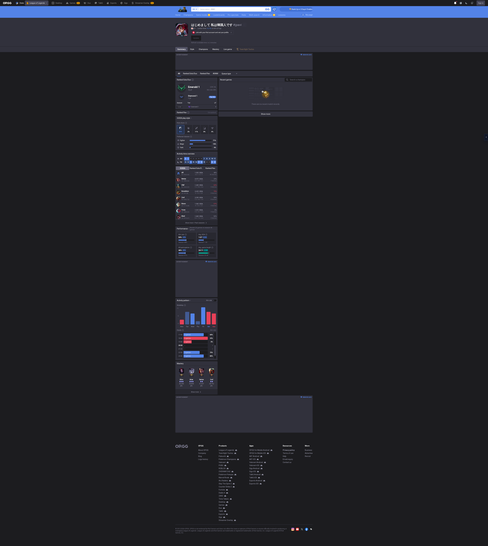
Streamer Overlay (226, 520)
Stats (244, 15)
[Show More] (455, 3)
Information (269, 15)
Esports (222, 514)
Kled (183, 216)
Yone (183, 210)
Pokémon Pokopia (226, 474)
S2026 (182, 168)
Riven (183, 204)
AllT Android (254, 456)
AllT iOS (252, 459)
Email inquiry (288, 459)
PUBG (221, 465)
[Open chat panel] (486, 137)
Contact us (287, 462)
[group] (196, 345)
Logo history (203, 459)
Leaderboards (219, 15)
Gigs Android (254, 468)
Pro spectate (233, 15)
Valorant (222, 462)
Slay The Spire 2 (225, 484)
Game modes (203, 15)
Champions (188, 15)
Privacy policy (289, 450)
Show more (265, 114)
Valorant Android (256, 462)
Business (308, 450)
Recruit (308, 456)
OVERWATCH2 (224, 471)
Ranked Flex (210, 168)
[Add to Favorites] (244, 25)
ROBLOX (222, 468)
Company (202, 453)
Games (221, 505)
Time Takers (224, 499)
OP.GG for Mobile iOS (257, 453)
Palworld (222, 456)
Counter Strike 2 (225, 487)
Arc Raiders (223, 481)
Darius (183, 179)
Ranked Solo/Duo (196, 168)
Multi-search (254, 15)
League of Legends (37, 3)
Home (177, 15)
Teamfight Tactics (226, 453)
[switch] (211, 300)
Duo (220, 508)
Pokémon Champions (227, 459)
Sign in (480, 3)
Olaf (182, 185)
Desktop (222, 502)
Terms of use (288, 453)
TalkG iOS (253, 478)
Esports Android (255, 481)
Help (284, 456)
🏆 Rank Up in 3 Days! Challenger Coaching (290, 9)
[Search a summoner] (267, 9)
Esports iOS (254, 484)
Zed (182, 197)
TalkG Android (255, 474)
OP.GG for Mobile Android (259, 450)
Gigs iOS (252, 471)
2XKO (221, 496)
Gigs (220, 517)
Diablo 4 (222, 493)
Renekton (185, 191)
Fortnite (222, 490)
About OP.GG (203, 450)
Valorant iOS (254, 465)
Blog (200, 456)
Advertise (309, 453)
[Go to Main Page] (7, 3)
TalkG (221, 511)
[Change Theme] (466, 3)
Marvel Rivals (224, 478)
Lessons (281, 15)
